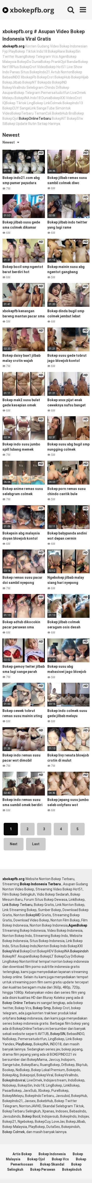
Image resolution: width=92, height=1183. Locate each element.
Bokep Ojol (36, 1159)
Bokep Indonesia (52, 1154)
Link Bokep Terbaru (17, 905)
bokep (21, 1018)
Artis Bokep (22, 1154)
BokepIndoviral (13, 1080)
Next (13, 844)
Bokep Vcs (60, 1159)
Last (35, 844)
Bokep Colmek (13, 1132)
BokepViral (10, 951)
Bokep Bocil (31, 1116)
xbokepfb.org (31, 10)
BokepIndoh (72, 1169)
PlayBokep (24, 1044)
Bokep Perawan (42, 1169)
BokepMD (33, 915)
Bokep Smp (42, 1008)
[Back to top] (83, 1173)
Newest (8, 142)
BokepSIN (57, 1034)
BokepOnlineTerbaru (35, 118)
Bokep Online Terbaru (19, 1003)
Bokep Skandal (52, 1164)
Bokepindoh (79, 951)
